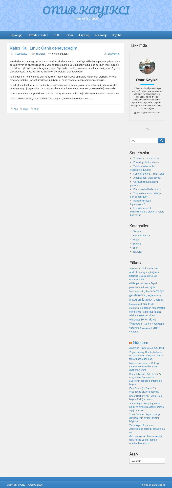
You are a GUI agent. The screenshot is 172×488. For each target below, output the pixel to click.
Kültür (57, 35)
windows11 (152, 319)
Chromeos (152, 275)
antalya (143, 272)
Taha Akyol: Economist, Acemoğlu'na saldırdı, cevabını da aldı (147, 429)
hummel (157, 295)
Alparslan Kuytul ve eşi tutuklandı (146, 347)
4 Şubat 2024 (21, 53)
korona (159, 299)
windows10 (136, 319)
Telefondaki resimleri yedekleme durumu (142, 167)
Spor (70, 35)
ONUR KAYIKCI (86, 10)
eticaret (145, 287)
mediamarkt (135, 307)
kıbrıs (144, 304)
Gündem (140, 342)
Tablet (157, 311)
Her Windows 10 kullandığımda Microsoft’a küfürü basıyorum (147, 211)
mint (36, 108)
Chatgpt (142, 275)
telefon (133, 315)
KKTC (152, 299)
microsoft (146, 307)
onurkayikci (114, 53)
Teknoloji (100, 35)
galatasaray (137, 295)
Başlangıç (16, 35)
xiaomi (147, 323)
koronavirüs (135, 304)
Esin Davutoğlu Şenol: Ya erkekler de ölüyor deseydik (144, 390)
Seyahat (117, 35)
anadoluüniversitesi (149, 268)
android (133, 272)
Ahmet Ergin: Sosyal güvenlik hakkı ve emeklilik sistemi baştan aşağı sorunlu (146, 407)
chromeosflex (136, 279)
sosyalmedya (146, 311)
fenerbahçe (157, 291)
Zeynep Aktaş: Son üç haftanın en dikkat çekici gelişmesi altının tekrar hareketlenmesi (146, 355)
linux (25, 108)
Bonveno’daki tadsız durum (147, 189)
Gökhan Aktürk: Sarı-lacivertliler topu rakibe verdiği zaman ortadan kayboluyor (146, 440)
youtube (133, 331)
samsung (134, 311)
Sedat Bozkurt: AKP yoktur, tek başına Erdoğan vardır (145, 397)
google (149, 295)
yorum (155, 327)
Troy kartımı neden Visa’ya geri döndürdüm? (145, 194)
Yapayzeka (158, 323)
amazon (133, 268)
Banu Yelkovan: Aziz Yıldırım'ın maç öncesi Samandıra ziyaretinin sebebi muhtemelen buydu (145, 379)
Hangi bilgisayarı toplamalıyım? (140, 202)
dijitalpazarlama (139, 283)
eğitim (153, 287)
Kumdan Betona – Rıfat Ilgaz (148, 173)
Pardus (161, 307)
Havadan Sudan (38, 35)
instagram (135, 299)
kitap (145, 299)
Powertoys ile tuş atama (146, 162)
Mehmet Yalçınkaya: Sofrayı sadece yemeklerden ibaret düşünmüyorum (144, 366)
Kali (16, 108)
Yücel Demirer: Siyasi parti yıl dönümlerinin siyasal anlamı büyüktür (144, 418)
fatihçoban (145, 291)
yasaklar (146, 327)
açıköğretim (153, 272)
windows (150, 315)
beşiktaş (133, 275)
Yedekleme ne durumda (146, 158)
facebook (134, 291)
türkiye (140, 315)
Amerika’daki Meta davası (147, 177)
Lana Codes (158, 484)
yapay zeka (135, 327)
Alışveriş (84, 35)
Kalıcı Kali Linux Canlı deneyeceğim (43, 48)
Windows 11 (136, 323)
